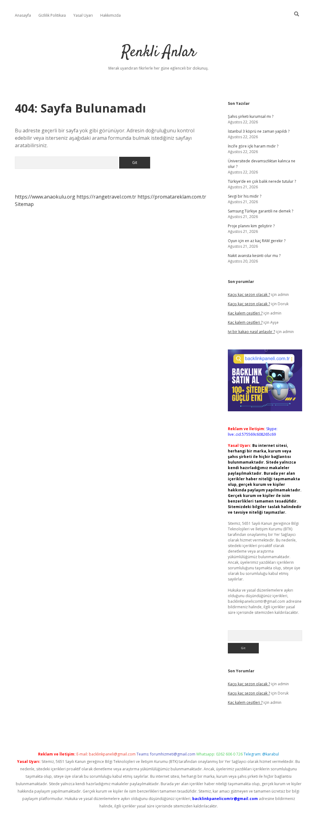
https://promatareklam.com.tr (171, 196)
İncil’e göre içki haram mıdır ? (253, 146)
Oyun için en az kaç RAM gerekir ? (256, 240)
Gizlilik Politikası (52, 15)
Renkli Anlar (158, 52)
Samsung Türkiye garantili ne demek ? (260, 211)
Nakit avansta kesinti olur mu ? (254, 255)
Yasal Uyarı (83, 15)
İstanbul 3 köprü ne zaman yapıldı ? (258, 131)
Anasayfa (23, 15)
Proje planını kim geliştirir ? (251, 226)
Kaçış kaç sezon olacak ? (249, 294)
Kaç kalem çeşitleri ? (245, 313)
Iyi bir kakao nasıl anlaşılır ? (251, 331)
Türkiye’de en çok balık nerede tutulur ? (262, 181)
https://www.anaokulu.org (45, 196)
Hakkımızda (110, 15)
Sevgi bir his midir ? (244, 196)
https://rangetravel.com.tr (106, 196)
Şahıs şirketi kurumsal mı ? (250, 116)
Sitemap (24, 204)
